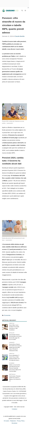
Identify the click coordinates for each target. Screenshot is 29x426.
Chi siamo (6, 421)
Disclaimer (14, 423)
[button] (22, 10)
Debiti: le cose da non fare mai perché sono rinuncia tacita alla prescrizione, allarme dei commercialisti (15, 368)
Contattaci (14, 409)
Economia (7, 315)
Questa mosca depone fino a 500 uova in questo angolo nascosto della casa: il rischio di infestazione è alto (15, 347)
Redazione (13, 421)
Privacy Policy (20, 421)
